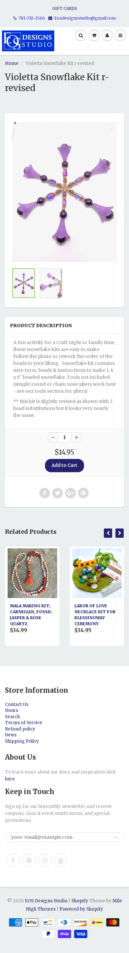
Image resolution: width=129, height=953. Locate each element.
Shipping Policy (22, 741)
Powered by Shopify (81, 909)
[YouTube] (60, 860)
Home (12, 63)
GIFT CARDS (64, 8)
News (11, 735)
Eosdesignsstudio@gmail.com (85, 18)
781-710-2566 (32, 18)
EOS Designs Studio (46, 901)
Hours (11, 710)
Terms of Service (23, 723)
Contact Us (16, 704)
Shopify (79, 901)
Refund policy (20, 729)
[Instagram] (44, 860)
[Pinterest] (28, 860)
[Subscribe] (115, 837)
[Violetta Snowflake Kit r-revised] (64, 192)
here (10, 779)
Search (12, 717)
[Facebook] (13, 860)
